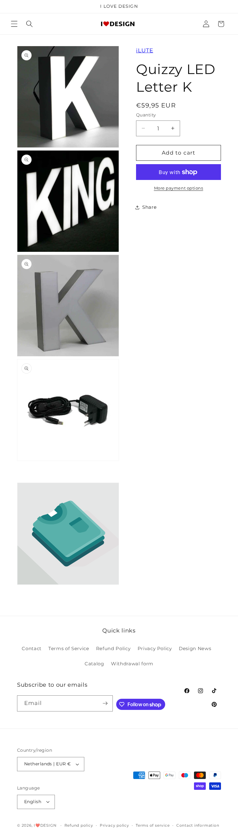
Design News (195, 648)
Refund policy (78, 825)
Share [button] (149, 207)
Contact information (197, 825)
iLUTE (144, 50)
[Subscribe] (105, 703)
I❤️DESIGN (45, 825)
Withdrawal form (132, 664)
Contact (32, 648)
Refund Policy (113, 648)
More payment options (178, 188)
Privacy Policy (155, 648)
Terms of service (153, 825)
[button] (14, 23)
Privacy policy (114, 825)
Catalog (94, 664)
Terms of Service (68, 648)
